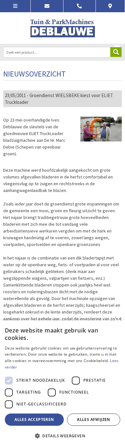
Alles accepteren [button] (34, 419)
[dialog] (62, 383)
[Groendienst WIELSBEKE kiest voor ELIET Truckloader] (101, 128)
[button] (62, 435)
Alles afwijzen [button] (93, 419)
